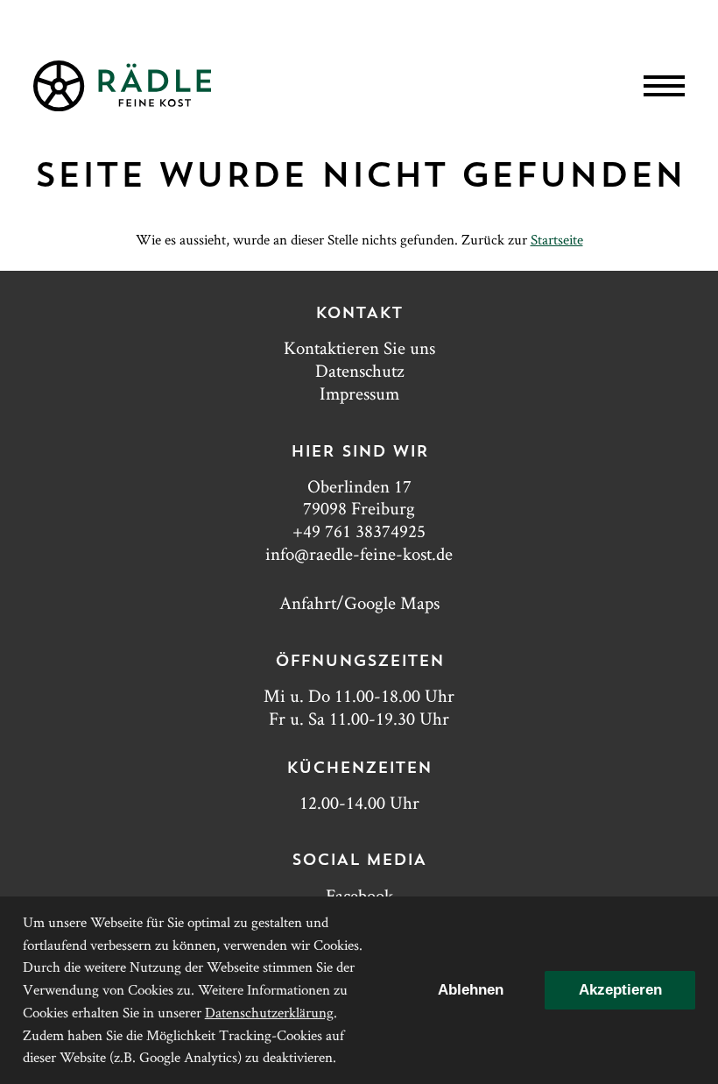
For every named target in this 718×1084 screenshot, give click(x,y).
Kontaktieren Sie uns (359, 347)
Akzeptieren (620, 989)
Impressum (359, 393)
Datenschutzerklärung (269, 1012)
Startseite (557, 239)
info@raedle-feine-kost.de (359, 553)
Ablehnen (470, 989)
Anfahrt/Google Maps (359, 602)
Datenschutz (359, 370)
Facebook (359, 895)
